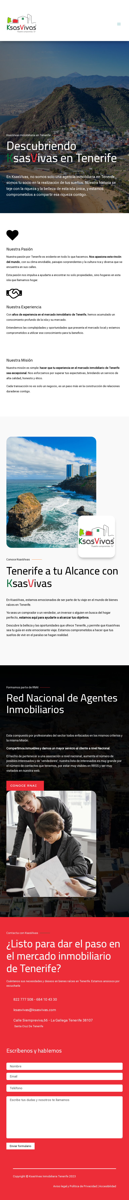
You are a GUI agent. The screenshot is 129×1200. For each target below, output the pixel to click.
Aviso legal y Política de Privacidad (75, 1186)
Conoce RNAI (23, 785)
